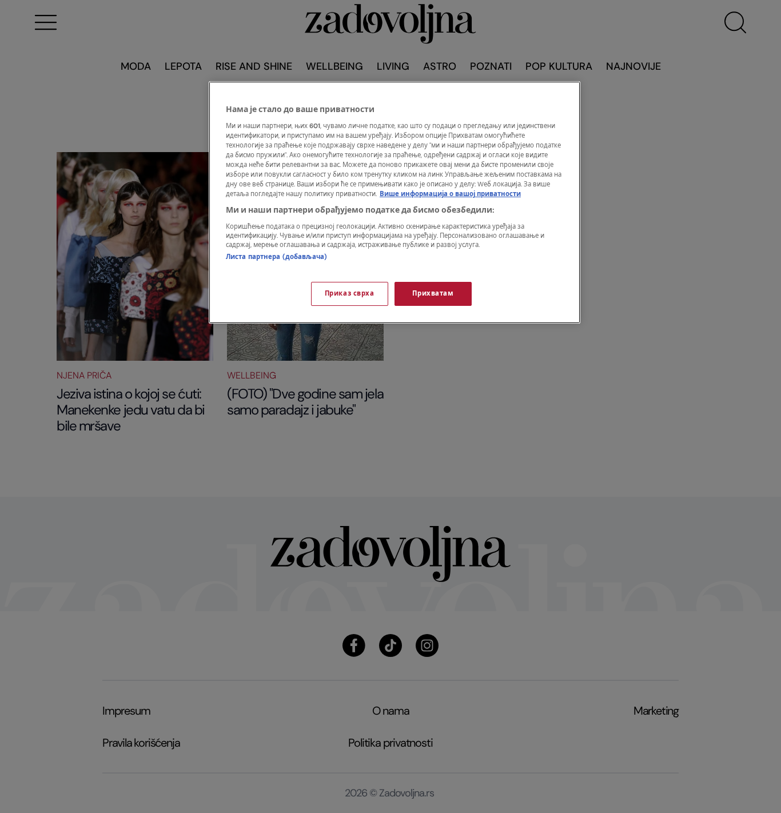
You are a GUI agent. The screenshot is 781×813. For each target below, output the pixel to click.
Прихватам (432, 293)
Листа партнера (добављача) (276, 257)
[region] (394, 202)
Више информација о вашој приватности (450, 194)
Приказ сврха (349, 293)
